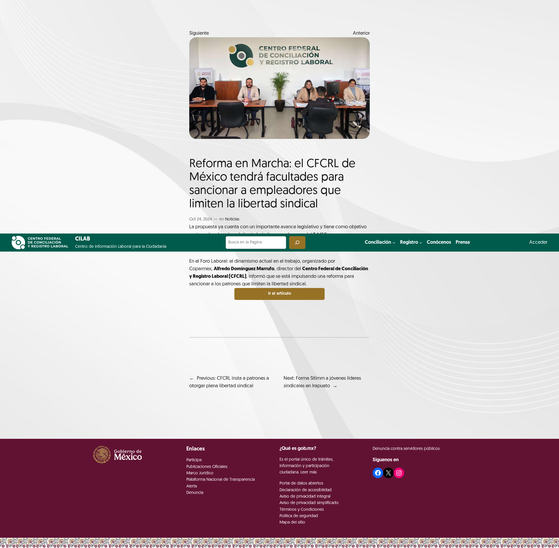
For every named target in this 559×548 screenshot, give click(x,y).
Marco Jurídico (199, 473)
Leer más (308, 472)
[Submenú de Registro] (420, 242)
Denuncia (194, 493)
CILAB (82, 239)
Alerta (191, 486)
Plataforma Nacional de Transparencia (220, 480)
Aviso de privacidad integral (305, 496)
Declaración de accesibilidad (306, 490)
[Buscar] (297, 242)
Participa (193, 460)
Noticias (232, 219)
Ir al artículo (279, 293)
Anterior (361, 33)
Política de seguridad (299, 516)
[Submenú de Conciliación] (393, 242)
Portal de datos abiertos (301, 483)
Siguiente (199, 33)
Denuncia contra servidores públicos (406, 449)
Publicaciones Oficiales (206, 467)
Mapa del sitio (292, 522)
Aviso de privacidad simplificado (309, 503)
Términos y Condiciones (302, 510)
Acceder (538, 242)
